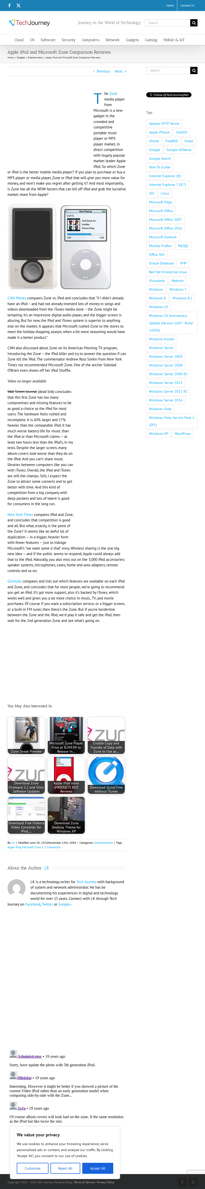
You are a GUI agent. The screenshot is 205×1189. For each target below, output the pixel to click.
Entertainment (103, 842)
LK (13, 842)
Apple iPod (14, 847)
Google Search (160, 158)
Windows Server (161, 348)
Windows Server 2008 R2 (168, 374)
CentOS (181, 132)
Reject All (65, 1168)
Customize (32, 1168)
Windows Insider (161, 339)
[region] (65, 1153)
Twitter (47, 904)
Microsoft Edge (160, 202)
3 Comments (52, 847)
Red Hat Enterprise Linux (168, 272)
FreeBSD (172, 141)
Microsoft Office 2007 (165, 219)
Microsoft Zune (31, 847)
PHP (183, 263)
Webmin (178, 280)
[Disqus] (67, 975)
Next (118, 71)
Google (154, 149)
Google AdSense (178, 149)
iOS (151, 193)
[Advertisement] (50, 128)
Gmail (188, 141)
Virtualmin (157, 280)
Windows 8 (157, 298)
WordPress (183, 433)
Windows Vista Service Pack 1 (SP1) (171, 421)
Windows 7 (178, 289)
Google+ (65, 904)
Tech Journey (86, 881)
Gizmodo (15, 581)
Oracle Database (161, 263)
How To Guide (159, 167)
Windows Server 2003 (165, 356)
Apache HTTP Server (164, 123)
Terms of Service (84, 1182)
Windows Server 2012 (165, 382)
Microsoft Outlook (163, 237)
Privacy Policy (105, 1182)
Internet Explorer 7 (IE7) (167, 184)
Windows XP (158, 433)
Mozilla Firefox (160, 245)
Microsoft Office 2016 (165, 228)
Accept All (97, 1168)
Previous (103, 71)
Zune (113, 93)
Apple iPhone (159, 132)
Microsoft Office (161, 211)
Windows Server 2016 (165, 400)
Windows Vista (160, 409)
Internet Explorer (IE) (165, 176)
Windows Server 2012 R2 (168, 391)
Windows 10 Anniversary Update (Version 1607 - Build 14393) (171, 322)
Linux (165, 193)
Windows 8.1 (182, 298)
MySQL (183, 245)
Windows (156, 289)
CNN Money (17, 298)
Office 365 (157, 254)
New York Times (20, 514)
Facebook (32, 904)
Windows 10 (158, 307)
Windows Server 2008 (165, 365)
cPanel (154, 141)
